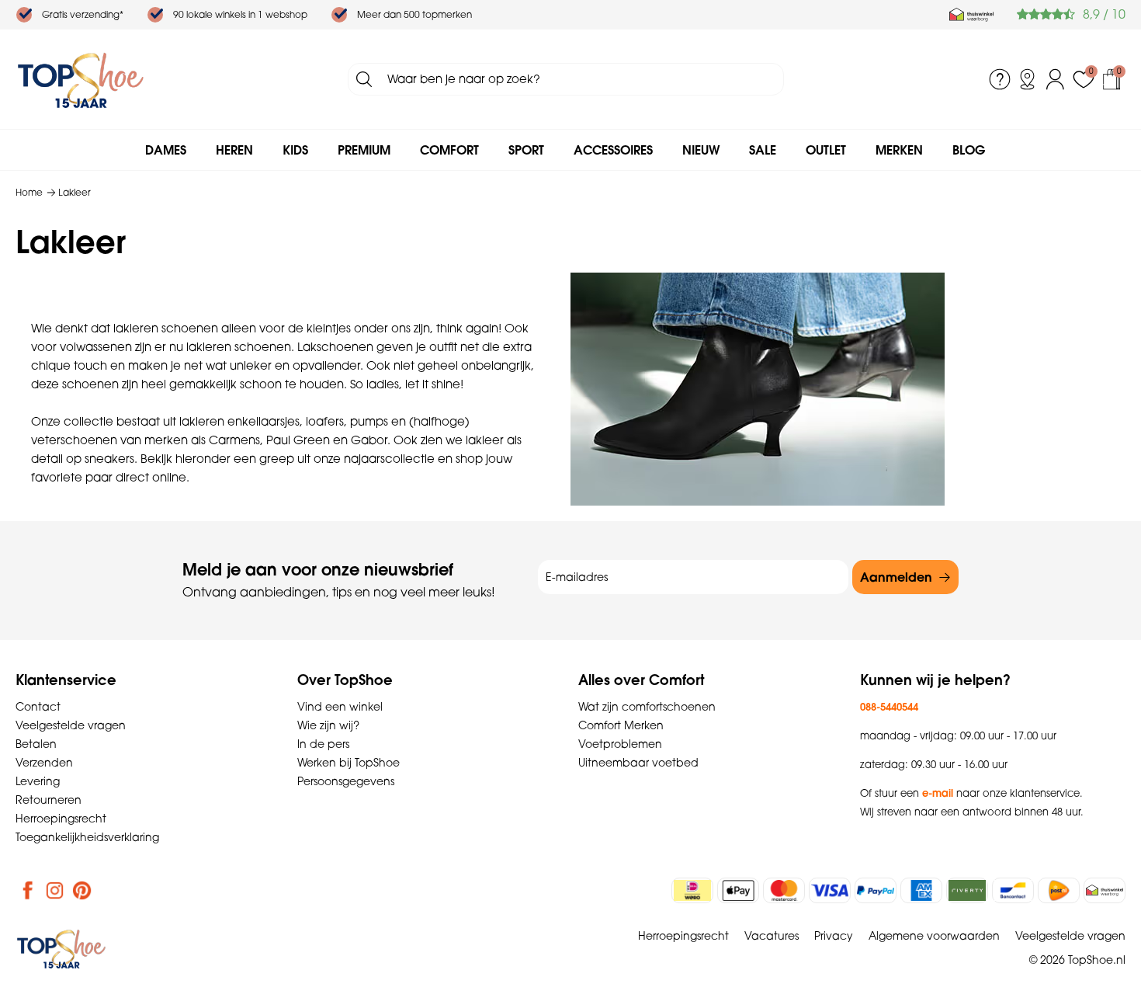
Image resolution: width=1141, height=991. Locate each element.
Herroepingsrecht (61, 819)
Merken (899, 150)
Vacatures (771, 936)
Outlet (826, 150)
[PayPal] (875, 890)
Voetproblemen (620, 744)
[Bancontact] (1013, 890)
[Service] (1000, 79)
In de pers (323, 744)
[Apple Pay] (738, 890)
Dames (165, 150)
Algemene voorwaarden (934, 936)
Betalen (36, 744)
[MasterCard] (784, 890)
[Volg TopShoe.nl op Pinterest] (82, 890)
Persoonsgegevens (345, 781)
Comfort (449, 150)
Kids (295, 150)
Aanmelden (896, 577)
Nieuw (701, 150)
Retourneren (49, 800)
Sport (526, 150)
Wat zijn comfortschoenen (647, 707)
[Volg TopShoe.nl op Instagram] (55, 890)
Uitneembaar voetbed (638, 763)
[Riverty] (967, 890)
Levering (38, 781)
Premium (364, 150)
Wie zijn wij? (328, 725)
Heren (234, 150)
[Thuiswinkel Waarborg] (971, 14)
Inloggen (1056, 79)
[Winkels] (1028, 79)
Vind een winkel (340, 707)
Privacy (833, 936)
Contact (38, 707)
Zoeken (364, 79)
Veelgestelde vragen (71, 725)
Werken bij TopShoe (348, 763)
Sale (762, 150)
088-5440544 (889, 707)
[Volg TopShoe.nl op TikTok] (109, 890)
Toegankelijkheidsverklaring (87, 837)
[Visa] (830, 890)
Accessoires (613, 150)
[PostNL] (1059, 890)
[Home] (81, 79)
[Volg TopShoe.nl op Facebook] (28, 890)
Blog (968, 150)
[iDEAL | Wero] (692, 890)
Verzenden (44, 763)
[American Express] (921, 890)
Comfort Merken (621, 725)
